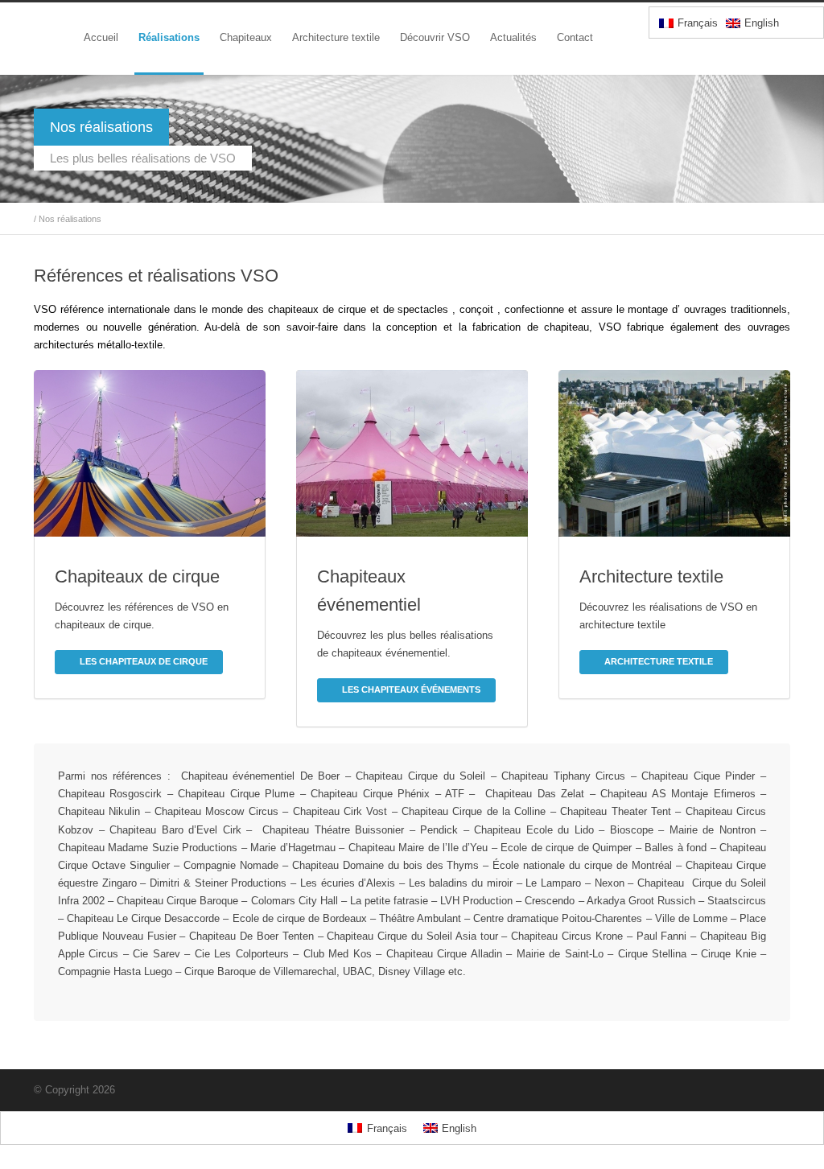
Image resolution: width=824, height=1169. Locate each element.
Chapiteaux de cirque (137, 576)
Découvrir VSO (435, 37)
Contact (575, 37)
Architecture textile (336, 37)
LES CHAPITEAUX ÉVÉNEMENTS (411, 689)
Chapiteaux (246, 37)
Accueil (101, 37)
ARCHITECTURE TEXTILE (658, 661)
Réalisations (169, 37)
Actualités (513, 37)
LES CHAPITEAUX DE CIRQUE (144, 661)
